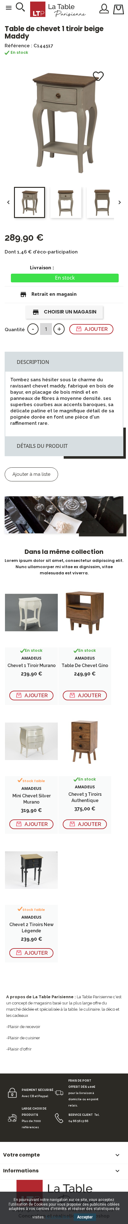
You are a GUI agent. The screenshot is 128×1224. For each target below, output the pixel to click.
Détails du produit (42, 446)
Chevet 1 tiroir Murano (31, 665)
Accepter (85, 1217)
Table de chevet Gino (85, 665)
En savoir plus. (58, 1217)
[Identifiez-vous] (104, 8)
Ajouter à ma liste (31, 474)
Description (33, 362)
